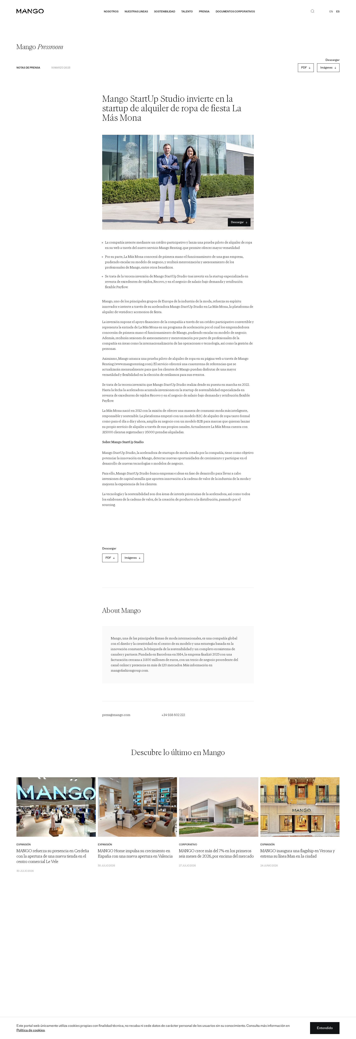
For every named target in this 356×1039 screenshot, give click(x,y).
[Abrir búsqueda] (312, 11)
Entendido (325, 1028)
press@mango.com (116, 715)
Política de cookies (30, 1030)
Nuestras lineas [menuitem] (136, 11)
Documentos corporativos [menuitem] (235, 11)
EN (331, 11)
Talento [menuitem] (187, 11)
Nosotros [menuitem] (111, 11)
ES (338, 11)
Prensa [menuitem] (204, 11)
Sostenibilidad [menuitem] (164, 11)
